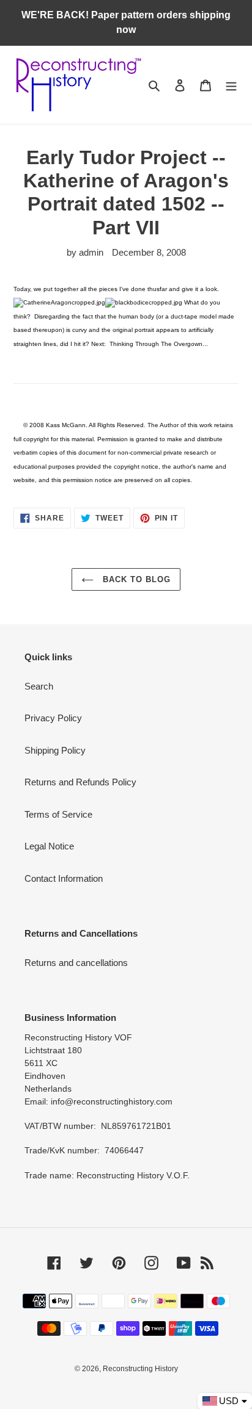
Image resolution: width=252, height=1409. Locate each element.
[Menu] (231, 85)
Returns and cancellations (76, 962)
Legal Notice (49, 846)
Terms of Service (58, 814)
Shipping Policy (55, 750)
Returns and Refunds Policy (80, 782)
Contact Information (63, 878)
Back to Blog (135, 579)
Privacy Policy (53, 718)
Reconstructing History (140, 1368)
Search (38, 686)
